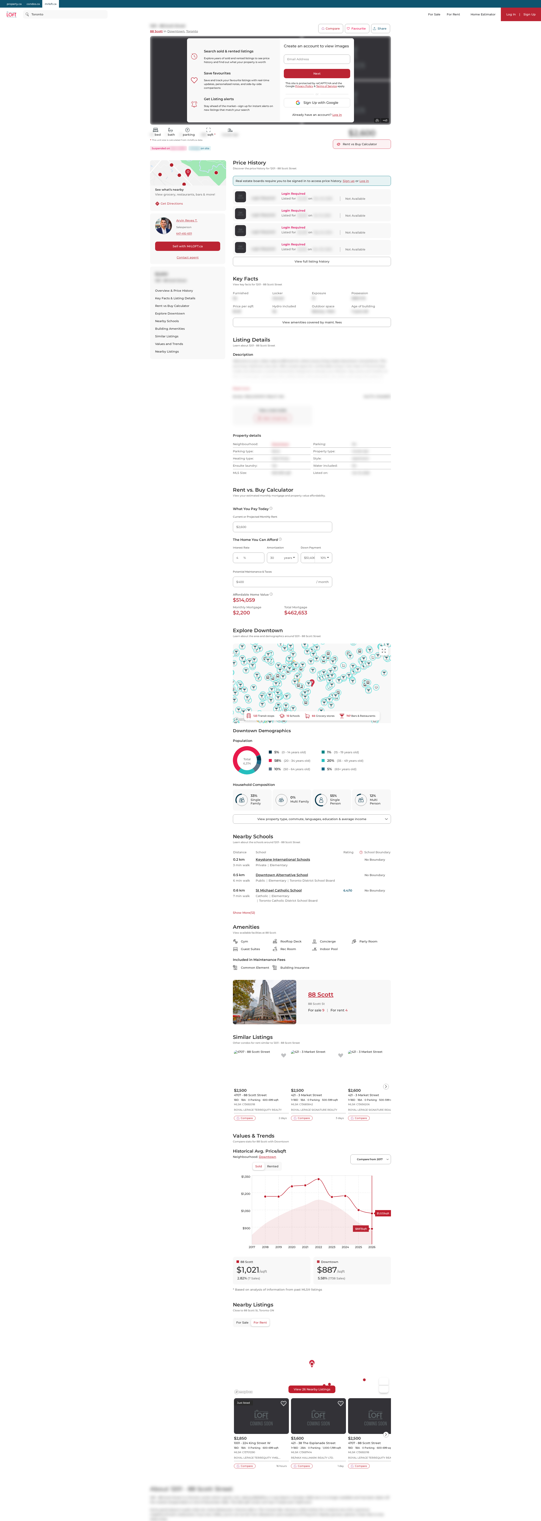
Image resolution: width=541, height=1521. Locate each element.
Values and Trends (169, 344)
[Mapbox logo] (243, 719)
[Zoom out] (383, 1389)
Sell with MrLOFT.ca (188, 246)
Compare (333, 28)
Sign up (349, 181)
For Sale (434, 14)
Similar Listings (166, 336)
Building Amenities (170, 329)
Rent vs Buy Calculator (172, 306)
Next (317, 73)
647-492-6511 (184, 233)
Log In (511, 14)
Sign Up (529, 14)
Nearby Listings (167, 351)
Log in (337, 115)
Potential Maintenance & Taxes (252, 571)
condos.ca (33, 3)
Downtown (176, 31)
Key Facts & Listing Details (175, 298)
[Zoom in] (383, 1381)
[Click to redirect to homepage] (11, 14)
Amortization (275, 547)
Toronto (192, 31)
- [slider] (344, 1171)
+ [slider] (384, 1171)
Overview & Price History (174, 291)
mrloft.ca (50, 3)
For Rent (453, 14)
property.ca (14, 3)
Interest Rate (241, 547)
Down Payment (311, 547)
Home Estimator (483, 14)
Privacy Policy (304, 86)
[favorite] (283, 1055)
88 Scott (156, 31)
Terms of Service (326, 86)
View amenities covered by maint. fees (312, 322)
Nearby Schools (167, 321)
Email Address (296, 58)
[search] (65, 14)
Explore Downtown (170, 313)
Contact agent (188, 257)
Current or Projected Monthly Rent (255, 516)
